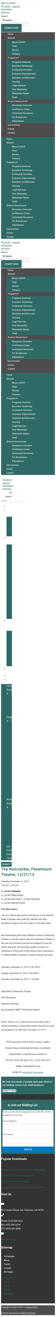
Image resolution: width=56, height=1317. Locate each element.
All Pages (8, 1272)
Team (14, 46)
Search (4, 16)
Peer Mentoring (19, 89)
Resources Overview (22, 105)
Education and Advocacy (23, 77)
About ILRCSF (18, 42)
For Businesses (19, 117)
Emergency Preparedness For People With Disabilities (24, 1170)
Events (11, 129)
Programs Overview (21, 62)
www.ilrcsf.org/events (32, 1072)
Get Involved (14, 125)
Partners (16, 54)
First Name (7, 1134)
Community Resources (22, 113)
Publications (18, 121)
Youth (14, 97)
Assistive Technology (22, 66)
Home (10, 34)
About (10, 38)
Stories (15, 50)
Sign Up (28, 1149)
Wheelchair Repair (20, 93)
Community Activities (22, 70)
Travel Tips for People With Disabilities (17, 1176)
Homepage (9, 1256)
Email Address (9, 1121)
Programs (12, 58)
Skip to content (8, 3)
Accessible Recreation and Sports (15, 1181)
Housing (16, 81)
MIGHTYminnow (28, 1313)
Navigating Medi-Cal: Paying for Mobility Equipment (23, 1187)
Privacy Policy (32, 1307)
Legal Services (19, 85)
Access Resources (17, 101)
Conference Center (21, 109)
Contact (11, 133)
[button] (6, 493)
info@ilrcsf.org (8, 1239)
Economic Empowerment (23, 73)
